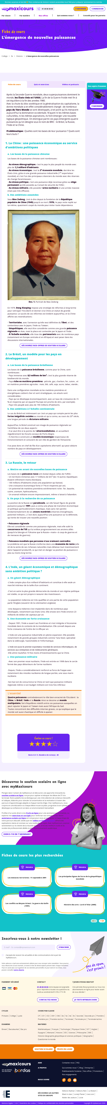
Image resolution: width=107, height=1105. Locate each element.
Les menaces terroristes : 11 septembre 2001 (27, 878)
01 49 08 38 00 (43, 987)
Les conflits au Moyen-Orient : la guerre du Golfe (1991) (27, 904)
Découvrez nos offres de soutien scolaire (43, 345)
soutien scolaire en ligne (12, 795)
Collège (5, 56)
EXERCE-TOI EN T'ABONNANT (17, 834)
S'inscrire (64, 947)
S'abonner (97, 106)
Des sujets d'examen (97, 86)
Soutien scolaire (44, 1049)
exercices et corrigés (21, 815)
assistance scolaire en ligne (14, 818)
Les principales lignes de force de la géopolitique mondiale (80, 877)
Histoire (19, 56)
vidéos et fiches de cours (44, 820)
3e (12, 56)
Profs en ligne (32, 813)
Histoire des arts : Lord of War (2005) (80, 904)
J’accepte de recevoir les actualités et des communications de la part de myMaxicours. (33, 956)
